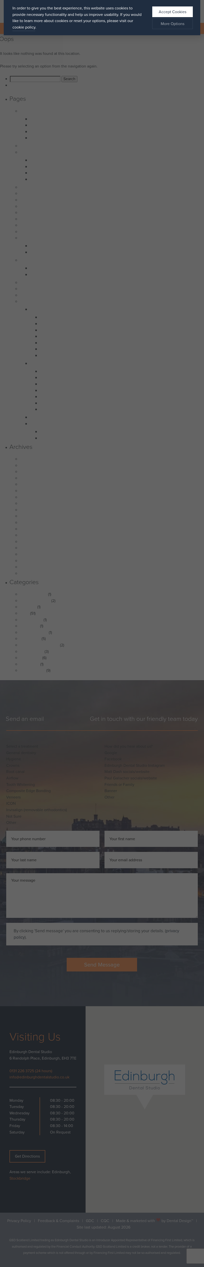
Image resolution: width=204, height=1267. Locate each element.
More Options (172, 24)
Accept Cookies (172, 12)
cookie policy (23, 27)
